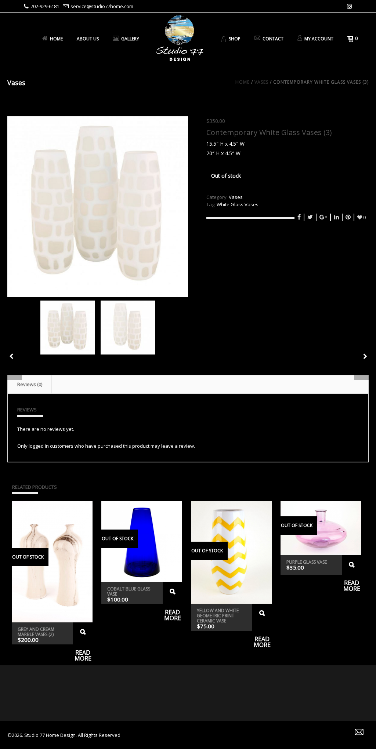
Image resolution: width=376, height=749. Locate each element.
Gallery (130, 39)
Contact (273, 39)
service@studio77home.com (101, 6)
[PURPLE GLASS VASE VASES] (365, 356)
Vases (261, 82)
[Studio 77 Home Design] (179, 38)
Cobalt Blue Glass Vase (128, 591)
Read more (83, 633)
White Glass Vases (237, 204)
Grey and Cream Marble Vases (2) (36, 631)
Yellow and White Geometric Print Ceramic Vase (218, 615)
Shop (235, 39)
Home (56, 39)
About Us (88, 39)
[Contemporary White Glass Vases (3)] (97, 206)
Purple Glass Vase (306, 562)
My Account (318, 39)
